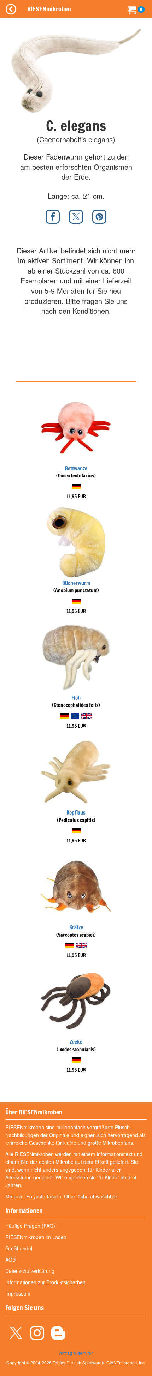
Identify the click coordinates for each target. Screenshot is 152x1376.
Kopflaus (76, 812)
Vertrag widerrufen (76, 1353)
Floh (76, 698)
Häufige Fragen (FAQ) (30, 1225)
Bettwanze (76, 468)
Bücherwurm (76, 583)
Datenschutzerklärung (29, 1270)
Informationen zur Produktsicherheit (45, 1282)
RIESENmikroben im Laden (35, 1236)
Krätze (76, 927)
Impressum (17, 1293)
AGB (10, 1259)
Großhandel (18, 1248)
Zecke (76, 1042)
